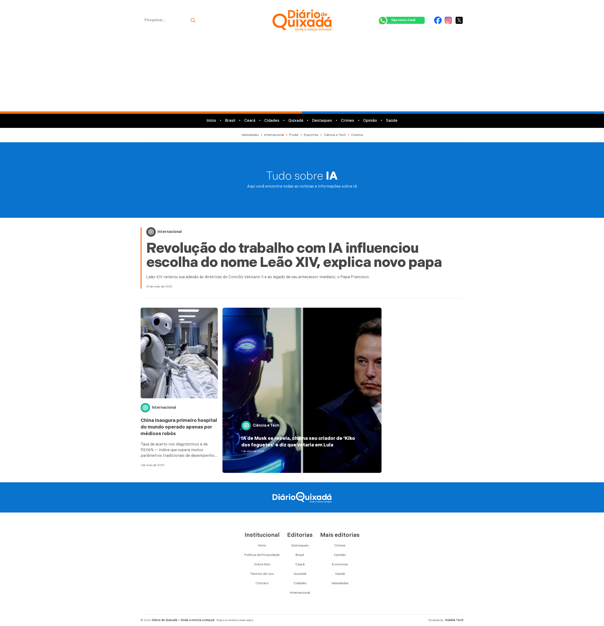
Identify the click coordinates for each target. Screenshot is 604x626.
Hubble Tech (454, 620)
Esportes (311, 135)
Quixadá (295, 120)
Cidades (271, 120)
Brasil (230, 120)
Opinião (370, 120)
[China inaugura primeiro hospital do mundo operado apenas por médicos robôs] (179, 353)
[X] (459, 20)
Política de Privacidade (262, 555)
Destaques (322, 120)
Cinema (357, 135)
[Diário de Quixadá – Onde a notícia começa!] (302, 20)
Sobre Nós (262, 564)
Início (211, 120)
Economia (340, 564)
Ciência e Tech (335, 135)
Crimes (347, 120)
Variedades (250, 135)
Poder (294, 135)
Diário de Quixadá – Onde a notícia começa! (183, 620)
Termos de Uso (262, 574)
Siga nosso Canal (403, 20)
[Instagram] (448, 20)
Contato (262, 583)
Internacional (274, 135)
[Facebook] (438, 20)
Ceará (249, 120)
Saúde (392, 120)
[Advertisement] (302, 76)
